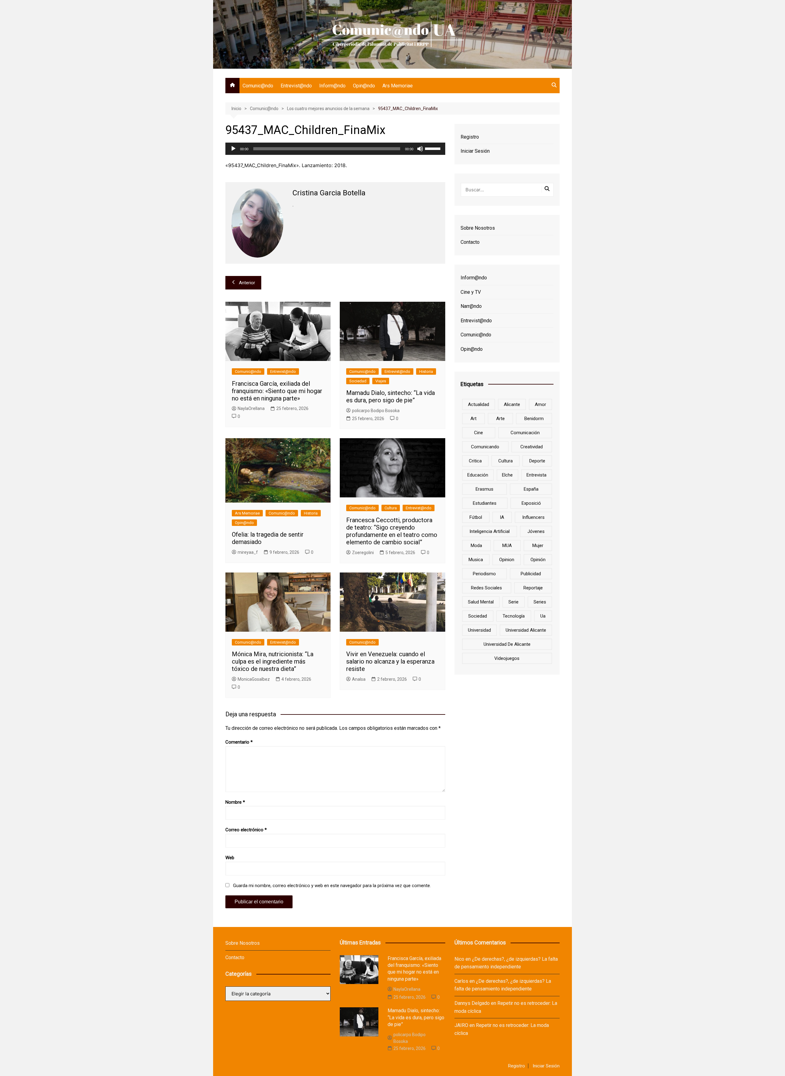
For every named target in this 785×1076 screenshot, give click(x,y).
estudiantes (484, 503)
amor (540, 404)
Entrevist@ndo (296, 86)
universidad (479, 630)
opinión (538, 559)
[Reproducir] (233, 149)
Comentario (239, 742)
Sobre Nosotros (478, 228)
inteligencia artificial (489, 531)
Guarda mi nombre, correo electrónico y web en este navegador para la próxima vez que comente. (332, 885)
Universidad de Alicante (507, 644)
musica (476, 559)
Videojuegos (506, 658)
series (540, 602)
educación (477, 475)
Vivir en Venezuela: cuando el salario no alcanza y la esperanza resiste (390, 661)
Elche (507, 475)
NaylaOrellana (251, 408)
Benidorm (534, 418)
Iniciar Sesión (475, 151)
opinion (506, 559)
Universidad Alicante (526, 630)
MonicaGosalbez (254, 679)
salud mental (481, 602)
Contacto (470, 242)
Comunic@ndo (258, 86)
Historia (426, 371)
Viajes (380, 381)
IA (502, 517)
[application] (335, 149)
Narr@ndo (471, 306)
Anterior (247, 282)
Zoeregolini (363, 552)
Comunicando (485, 447)
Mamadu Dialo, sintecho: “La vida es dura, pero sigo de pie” (390, 396)
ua (543, 616)
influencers (533, 517)
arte (500, 418)
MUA (507, 545)
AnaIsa (359, 679)
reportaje (533, 588)
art (473, 418)
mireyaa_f (248, 552)
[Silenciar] (420, 149)
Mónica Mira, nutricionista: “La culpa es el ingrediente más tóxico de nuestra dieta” (272, 661)
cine (478, 432)
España (531, 489)
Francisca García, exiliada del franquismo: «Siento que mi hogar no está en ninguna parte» (277, 391)
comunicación (525, 432)
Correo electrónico (246, 830)
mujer (537, 545)
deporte (537, 461)
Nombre (235, 802)
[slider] (433, 148)
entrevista (536, 475)
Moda (476, 545)
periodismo (484, 573)
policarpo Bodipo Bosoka (376, 410)
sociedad (477, 616)
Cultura (391, 508)
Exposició (531, 503)
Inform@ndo (332, 86)
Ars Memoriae (397, 86)
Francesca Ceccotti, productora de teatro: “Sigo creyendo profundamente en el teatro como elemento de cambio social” (391, 531)
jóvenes (536, 531)
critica (475, 461)
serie (513, 602)
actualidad (478, 404)
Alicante (512, 404)
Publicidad (531, 573)
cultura (505, 461)
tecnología (514, 616)
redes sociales (486, 588)
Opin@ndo (364, 86)
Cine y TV (471, 292)
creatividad (531, 447)
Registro (470, 137)
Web (229, 857)
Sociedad (357, 381)
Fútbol (475, 517)
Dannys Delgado (472, 1003)
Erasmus (484, 489)
